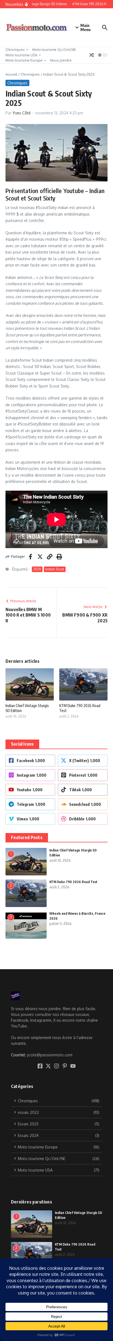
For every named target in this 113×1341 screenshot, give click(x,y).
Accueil (11, 74)
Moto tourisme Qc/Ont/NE (54, 49)
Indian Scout (54, 569)
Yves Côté (22, 113)
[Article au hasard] (91, 55)
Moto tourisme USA (21, 55)
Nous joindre (61, 60)
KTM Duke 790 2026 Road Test (73, 882)
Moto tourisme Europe (24, 60)
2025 (37, 569)
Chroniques (15, 49)
